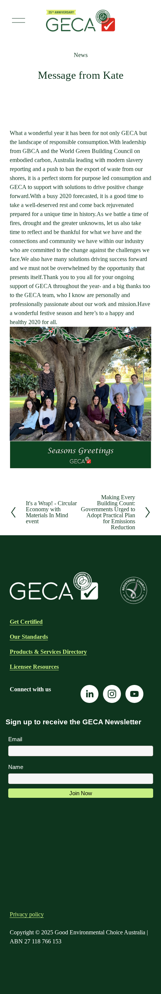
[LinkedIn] (89, 694)
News (81, 55)
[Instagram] (112, 694)
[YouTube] (134, 694)
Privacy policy (27, 914)
